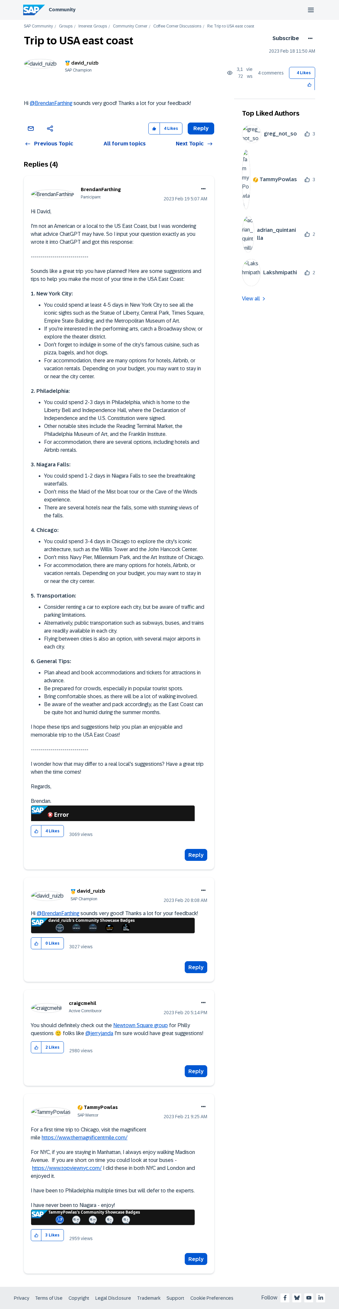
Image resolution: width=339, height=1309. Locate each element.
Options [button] (309, 38)
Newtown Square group (140, 1025)
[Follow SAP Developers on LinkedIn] (320, 1297)
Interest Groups (92, 26)
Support (175, 1298)
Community (62, 9)
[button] (310, 84)
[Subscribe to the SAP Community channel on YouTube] (309, 1297)
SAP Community (38, 26)
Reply (196, 855)
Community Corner (130, 26)
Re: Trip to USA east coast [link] (230, 26)
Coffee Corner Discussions (177, 26)
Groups (66, 26)
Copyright (79, 1298)
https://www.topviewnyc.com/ (67, 1168)
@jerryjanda (99, 1033)
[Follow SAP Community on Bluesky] (297, 1297)
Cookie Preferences (211, 1298)
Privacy (21, 1298)
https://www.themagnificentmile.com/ (84, 1137)
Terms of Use (49, 1298)
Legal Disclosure (113, 1298)
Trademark (149, 1298)
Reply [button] (201, 128)
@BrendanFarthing (51, 103)
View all (251, 298)
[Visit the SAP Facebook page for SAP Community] (285, 1297)
